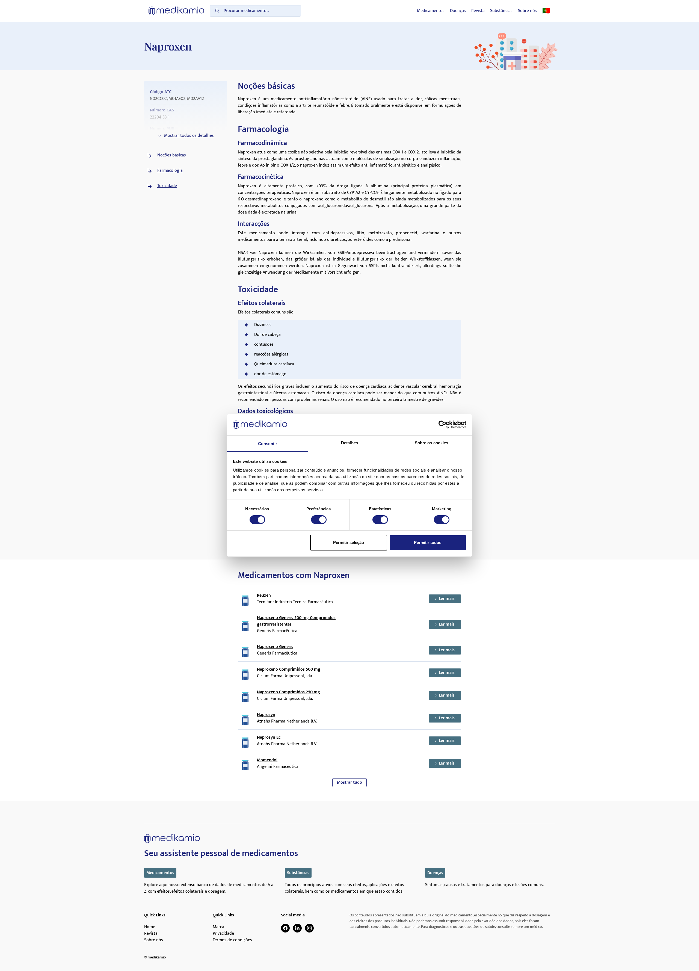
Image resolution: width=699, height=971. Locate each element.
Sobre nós (527, 11)
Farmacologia (170, 170)
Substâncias (501, 11)
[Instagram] (309, 928)
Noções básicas (171, 155)
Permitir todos (427, 542)
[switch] (319, 519)
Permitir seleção (348, 542)
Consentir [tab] (267, 443)
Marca (218, 927)
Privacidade (223, 933)
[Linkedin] (297, 928)
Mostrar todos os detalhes (189, 135)
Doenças (458, 11)
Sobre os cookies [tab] (431, 442)
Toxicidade (167, 186)
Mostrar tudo (349, 782)
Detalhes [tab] (349, 442)
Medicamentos (431, 11)
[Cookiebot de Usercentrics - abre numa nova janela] (442, 425)
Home (149, 927)
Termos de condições (232, 940)
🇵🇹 (546, 11)
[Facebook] (285, 928)
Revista (478, 11)
